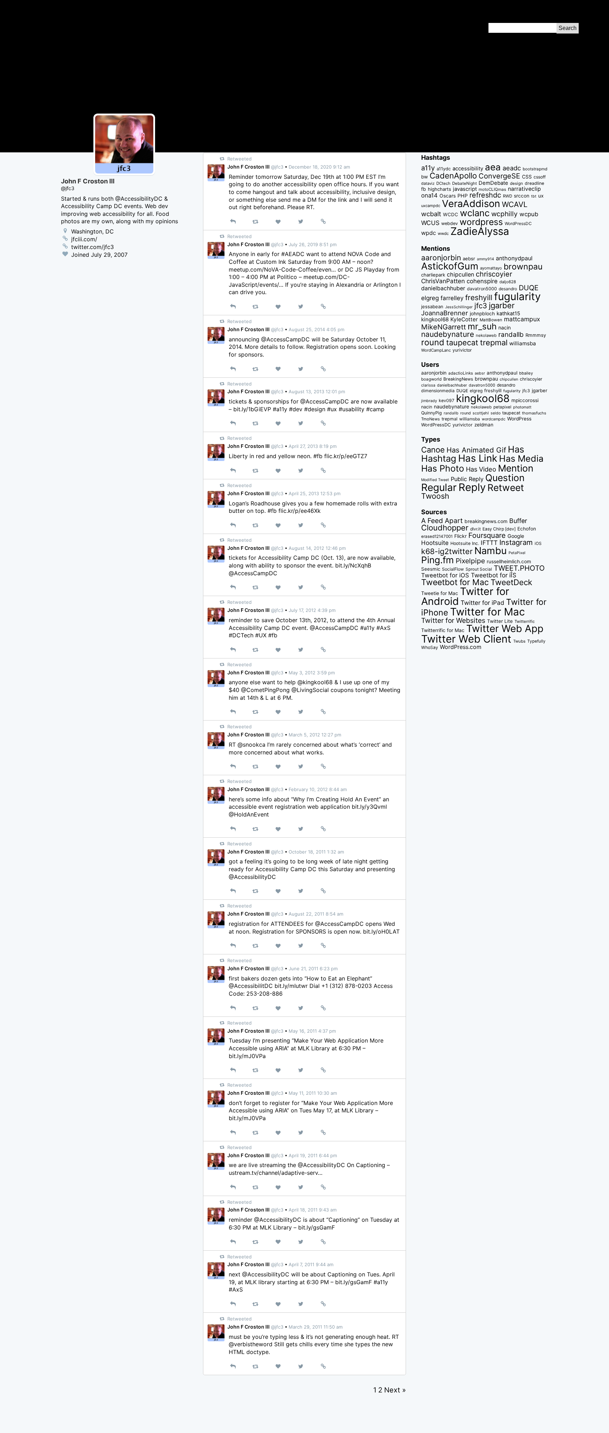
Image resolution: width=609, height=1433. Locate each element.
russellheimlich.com (509, 561)
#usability (351, 409)
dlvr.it (475, 529)
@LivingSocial (310, 689)
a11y (428, 168)
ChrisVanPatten (443, 281)
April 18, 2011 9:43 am (313, 1210)
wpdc (428, 232)
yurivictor (462, 350)
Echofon (526, 529)
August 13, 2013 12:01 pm (317, 391)
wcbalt (431, 214)
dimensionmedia (438, 390)
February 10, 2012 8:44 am (318, 789)
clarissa (428, 385)
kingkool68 (435, 319)
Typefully (536, 641)
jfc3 (480, 305)
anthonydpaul (514, 258)
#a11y (280, 409)
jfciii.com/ (84, 239)
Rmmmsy (535, 335)
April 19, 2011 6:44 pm (313, 1155)
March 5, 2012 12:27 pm (315, 734)
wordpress (481, 222)
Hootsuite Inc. (464, 543)
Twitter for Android (465, 596)
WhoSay (429, 647)
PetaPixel (517, 553)
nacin (504, 327)
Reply (472, 487)
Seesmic (430, 569)
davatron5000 (482, 288)
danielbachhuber (443, 288)
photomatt (522, 407)
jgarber (502, 305)
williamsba (522, 343)
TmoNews (430, 419)
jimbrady (429, 401)
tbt (533, 196)
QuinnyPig (431, 412)
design (516, 183)
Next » (395, 1390)
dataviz (428, 183)
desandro (508, 288)
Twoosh (435, 495)
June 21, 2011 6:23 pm (313, 968)
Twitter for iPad (482, 602)
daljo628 (507, 281)
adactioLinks (460, 373)
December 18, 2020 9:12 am (319, 167)
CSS (527, 177)
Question (504, 477)
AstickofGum (449, 266)
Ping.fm (437, 559)
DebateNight (464, 183)
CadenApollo (453, 175)
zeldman (483, 424)
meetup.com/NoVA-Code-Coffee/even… (282, 269)
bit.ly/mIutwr (291, 985)
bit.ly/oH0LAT (381, 931)
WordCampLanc (436, 350)
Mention (515, 468)
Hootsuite (435, 542)
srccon (521, 196)
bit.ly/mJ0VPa (247, 1055)
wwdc (443, 233)
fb (423, 189)
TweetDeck (511, 582)
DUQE (529, 288)
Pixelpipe (470, 561)
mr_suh (482, 326)
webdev (449, 223)
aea (493, 167)
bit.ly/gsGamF (316, 1227)
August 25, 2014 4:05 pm (316, 329)
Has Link (477, 458)
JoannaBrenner (444, 313)
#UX (260, 635)
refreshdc (485, 195)
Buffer (518, 520)
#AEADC (292, 253)
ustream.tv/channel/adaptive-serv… (275, 1172)
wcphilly (504, 214)
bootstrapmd (535, 168)
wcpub (528, 214)
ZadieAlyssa (479, 231)
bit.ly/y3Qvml (369, 806)
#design (314, 409)
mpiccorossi (525, 400)
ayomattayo (491, 268)
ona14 (429, 195)
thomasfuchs (534, 413)
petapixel (502, 407)
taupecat (462, 342)
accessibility (468, 168)
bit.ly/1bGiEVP (252, 409)
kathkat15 (508, 313)
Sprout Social (479, 569)
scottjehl (481, 413)
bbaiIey (526, 373)
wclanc (475, 212)
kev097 (446, 400)
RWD (507, 196)
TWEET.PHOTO (519, 568)
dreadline (534, 183)
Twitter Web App (504, 628)
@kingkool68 (315, 682)
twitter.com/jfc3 (92, 246)
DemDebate (493, 183)
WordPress (519, 418)
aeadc (512, 168)
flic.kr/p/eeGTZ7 (345, 456)
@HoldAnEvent (249, 814)
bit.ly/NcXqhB (353, 565)
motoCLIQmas (492, 189)
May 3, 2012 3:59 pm (312, 672)
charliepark (433, 275)
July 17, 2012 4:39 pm (312, 610)
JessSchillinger (459, 307)
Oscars (447, 196)
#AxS (383, 627)
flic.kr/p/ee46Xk (299, 510)
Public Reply (467, 478)
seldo (495, 413)
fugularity (517, 296)
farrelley (452, 298)
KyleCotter (464, 319)
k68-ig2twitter (447, 551)
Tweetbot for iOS (445, 575)
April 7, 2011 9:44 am (311, 1264)
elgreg (430, 298)
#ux (332, 409)
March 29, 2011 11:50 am (316, 1327)
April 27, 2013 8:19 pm (313, 446)
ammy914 (485, 259)
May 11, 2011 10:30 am (313, 1093)
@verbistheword (250, 1344)
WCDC (450, 214)
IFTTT (489, 542)
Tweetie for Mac (439, 593)
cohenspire (482, 281)
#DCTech (241, 635)
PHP (462, 196)
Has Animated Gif (476, 449)
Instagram (516, 542)
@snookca (251, 744)
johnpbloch (482, 313)
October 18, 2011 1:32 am (316, 852)
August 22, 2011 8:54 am (316, 914)
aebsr (469, 258)
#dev (295, 409)
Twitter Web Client (466, 639)
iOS (538, 543)
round (432, 342)
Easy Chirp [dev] (499, 529)
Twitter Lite (500, 621)
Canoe (433, 449)
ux (540, 196)
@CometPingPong (265, 689)
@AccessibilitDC (251, 985)
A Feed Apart (442, 520)
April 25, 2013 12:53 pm (314, 493)
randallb (511, 334)
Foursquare (487, 535)
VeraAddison (471, 204)
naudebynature (447, 334)
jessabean (432, 306)
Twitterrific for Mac (443, 630)
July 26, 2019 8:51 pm (313, 244)
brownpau (523, 267)
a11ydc (444, 168)
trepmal (494, 342)
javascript (465, 189)
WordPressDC (518, 223)
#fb (317, 456)
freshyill (478, 297)
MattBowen (491, 319)
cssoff (540, 177)
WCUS (430, 222)
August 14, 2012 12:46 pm (317, 548)
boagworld (431, 379)
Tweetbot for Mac (455, 582)
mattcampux (522, 319)
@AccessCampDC (285, 339)
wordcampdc (493, 419)
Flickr (460, 536)
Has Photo (442, 468)
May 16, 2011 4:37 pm (312, 1031)
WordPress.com (460, 647)
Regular (439, 487)
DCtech (443, 183)
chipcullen (460, 274)
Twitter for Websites (453, 620)
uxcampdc (430, 205)
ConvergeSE (499, 176)
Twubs (519, 641)
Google (516, 536)
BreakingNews (458, 379)
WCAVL (515, 204)
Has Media (521, 458)
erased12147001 (437, 536)
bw (424, 177)
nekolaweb (486, 335)
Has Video (481, 469)
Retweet (505, 487)
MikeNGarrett (443, 327)
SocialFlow (453, 569)
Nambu (490, 551)
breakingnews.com (486, 521)
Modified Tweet (435, 480)
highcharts (439, 189)
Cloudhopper (444, 527)
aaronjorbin (441, 257)
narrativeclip (524, 189)
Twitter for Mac (487, 612)
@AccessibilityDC (252, 876)
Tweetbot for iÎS (493, 575)
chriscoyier (494, 274)
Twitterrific (525, 621)
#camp (375, 409)
